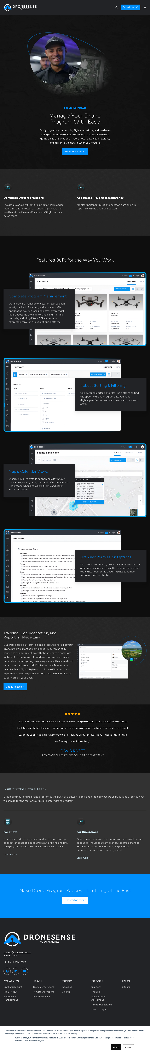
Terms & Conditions (101, 1004)
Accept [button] (116, 1047)
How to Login (98, 1009)
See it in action (15, 686)
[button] (116, 7)
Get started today (75, 900)
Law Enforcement (13, 987)
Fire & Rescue (11, 991)
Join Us (66, 991)
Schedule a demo (75, 151)
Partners (125, 987)
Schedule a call (131, 7)
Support (96, 987)
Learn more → (10, 854)
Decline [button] (128, 1047)
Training (95, 991)
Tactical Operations (43, 987)
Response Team (41, 996)
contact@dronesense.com (17, 952)
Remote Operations (43, 991)
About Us (67, 987)
